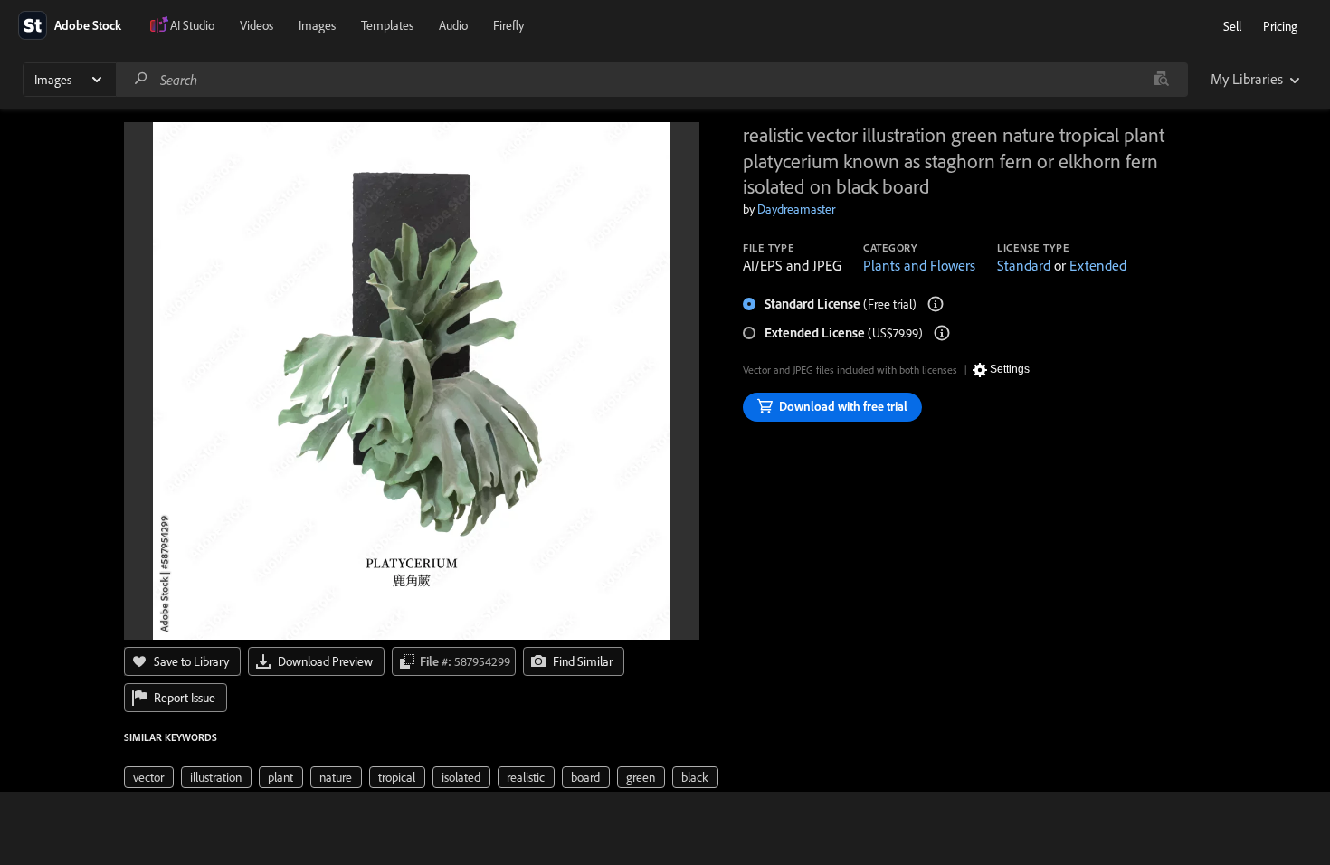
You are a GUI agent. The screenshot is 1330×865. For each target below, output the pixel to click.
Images (317, 25)
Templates (387, 25)
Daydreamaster (796, 209)
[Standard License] (935, 304)
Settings (1010, 369)
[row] (149, 777)
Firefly (508, 25)
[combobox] (651, 79)
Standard (1023, 265)
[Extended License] (941, 332)
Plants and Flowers (919, 265)
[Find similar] (1161, 80)
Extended (1097, 265)
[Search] (141, 79)
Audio (453, 25)
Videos (256, 25)
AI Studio (192, 25)
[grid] (421, 776)
